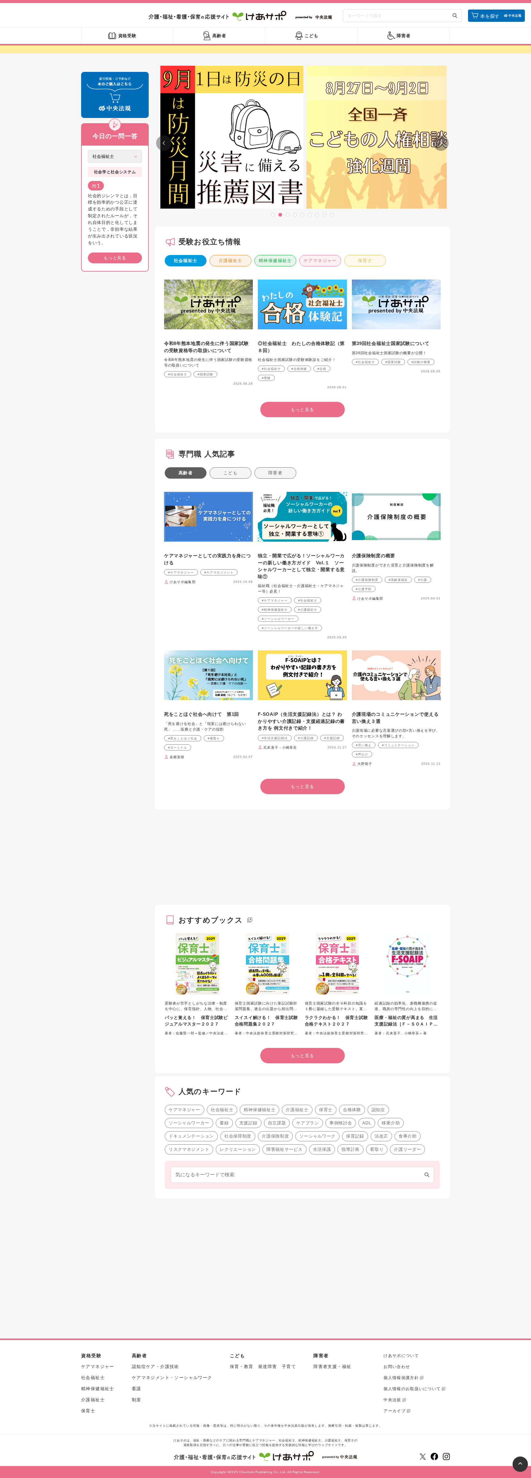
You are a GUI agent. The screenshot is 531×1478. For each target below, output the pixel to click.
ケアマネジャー (320, 260)
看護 (136, 1388)
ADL (366, 1122)
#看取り (214, 738)
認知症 (378, 1109)
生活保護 (322, 1149)
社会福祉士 (186, 260)
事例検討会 (340, 1122)
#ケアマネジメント (219, 572)
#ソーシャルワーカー (278, 619)
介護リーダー (407, 1149)
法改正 (381, 1136)
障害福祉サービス (284, 1149)
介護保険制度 (275, 1136)
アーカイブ (395, 1411)
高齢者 (186, 472)
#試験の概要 (421, 362)
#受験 (266, 378)
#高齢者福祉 (398, 580)
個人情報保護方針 (401, 1377)
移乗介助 (391, 1122)
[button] (273, 215)
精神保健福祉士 (275, 260)
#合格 (321, 368)
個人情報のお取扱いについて (412, 1388)
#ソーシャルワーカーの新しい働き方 (290, 628)
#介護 (422, 580)
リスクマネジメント (189, 1149)
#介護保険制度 (367, 580)
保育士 (365, 260)
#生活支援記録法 (275, 738)
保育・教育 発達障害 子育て (263, 1366)
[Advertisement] (115, 370)
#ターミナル (177, 747)
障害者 (275, 472)
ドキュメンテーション (191, 1136)
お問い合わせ (397, 1366)
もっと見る (115, 257)
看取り (377, 1149)
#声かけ (362, 754)
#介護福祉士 (307, 609)
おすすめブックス (211, 920)
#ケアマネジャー (181, 572)
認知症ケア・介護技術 (155, 1366)
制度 (136, 1399)
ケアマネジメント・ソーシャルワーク (172, 1377)
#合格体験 (299, 368)
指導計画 (350, 1149)
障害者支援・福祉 (332, 1366)
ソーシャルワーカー (189, 1122)
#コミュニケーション (398, 745)
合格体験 (352, 1109)
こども (230, 472)
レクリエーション (238, 1149)
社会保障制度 (237, 1136)
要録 (224, 1122)
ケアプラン (307, 1122)
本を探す (490, 16)
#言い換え (364, 745)
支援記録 (248, 1122)
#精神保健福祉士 (275, 609)
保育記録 (355, 1136)
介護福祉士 (230, 260)
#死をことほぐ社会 (182, 738)
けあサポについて (401, 1355)
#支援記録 (332, 738)
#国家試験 (205, 374)
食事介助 (408, 1136)
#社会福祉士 (177, 374)
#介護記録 (306, 738)
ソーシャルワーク (317, 1136)
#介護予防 (364, 589)
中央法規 (392, 1400)
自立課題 (277, 1122)
